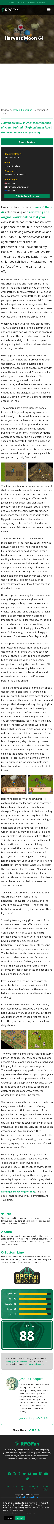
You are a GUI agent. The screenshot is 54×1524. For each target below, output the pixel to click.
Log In (32, 2)
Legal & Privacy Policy (45, 1488)
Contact (22, 2)
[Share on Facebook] (33, 1430)
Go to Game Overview (28, 196)
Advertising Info (33, 1487)
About (13, 2)
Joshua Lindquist (22, 109)
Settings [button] (9, 1518)
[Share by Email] (39, 1430)
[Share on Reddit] (36, 1430)
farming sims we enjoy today (18, 1191)
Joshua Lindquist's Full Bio (34, 1418)
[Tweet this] (30, 1430)
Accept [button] (20, 1518)
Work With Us (23, 1488)
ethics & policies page (34, 1364)
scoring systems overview (16, 1361)
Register (42, 2)
